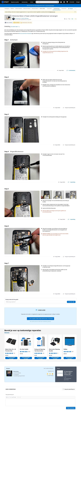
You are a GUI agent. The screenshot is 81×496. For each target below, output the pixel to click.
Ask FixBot (70, 301)
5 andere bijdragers (25, 18)
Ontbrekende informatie (27, 22)
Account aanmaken (49, 5)
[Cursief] (9, 397)
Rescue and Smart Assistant (25, 33)
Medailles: (50, 371)
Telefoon (12, 8)
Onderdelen (49, 8)
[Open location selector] (64, 2)
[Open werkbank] (61, 2)
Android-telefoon (18, 8)
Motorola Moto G (35, 8)
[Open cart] (67, 2)
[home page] (5, 2)
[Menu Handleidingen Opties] (75, 8)
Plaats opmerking (70, 408)
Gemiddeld (17, 22)
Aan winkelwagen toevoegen (11, 358)
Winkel (31, 2)
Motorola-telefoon (26, 8)
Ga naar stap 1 (15, 26)
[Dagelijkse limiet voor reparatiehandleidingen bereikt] (52, 374)
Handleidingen (57, 8)
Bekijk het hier (52, 12)
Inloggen (78, 2)
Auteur (8, 368)
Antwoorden (63, 8)
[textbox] (40, 402)
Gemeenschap (24, 2)
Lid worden (72, 2)
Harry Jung (17, 18)
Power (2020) (42, 8)
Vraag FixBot (61, 70)
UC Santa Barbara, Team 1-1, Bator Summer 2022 (68, 373)
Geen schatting (9, 22)
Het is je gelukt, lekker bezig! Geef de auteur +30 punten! (41, 318)
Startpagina (7, 8)
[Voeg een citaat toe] (15, 397)
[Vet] (7, 397)
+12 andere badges (50, 375)
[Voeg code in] (11, 397)
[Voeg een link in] (13, 397)
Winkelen (6, 332)
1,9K (66, 18)
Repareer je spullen (15, 2)
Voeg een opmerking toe (69, 75)
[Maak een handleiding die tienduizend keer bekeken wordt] (50, 374)
